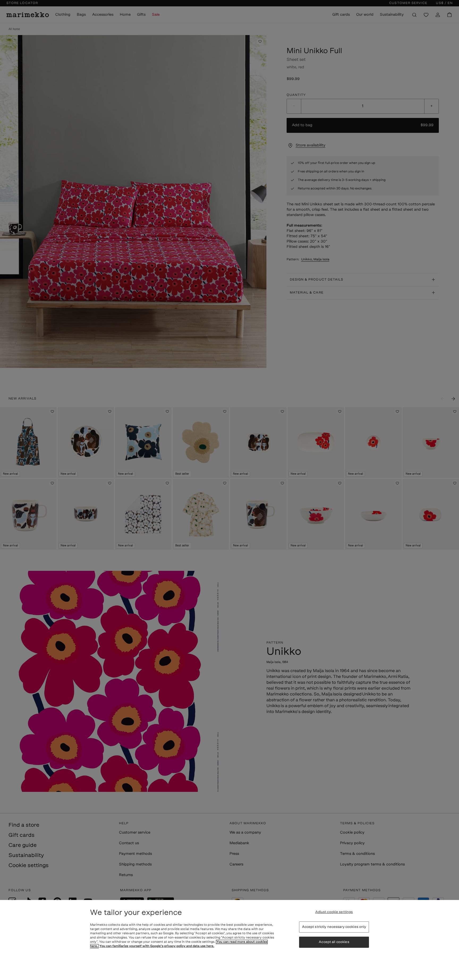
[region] (229, 930)
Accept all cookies (334, 942)
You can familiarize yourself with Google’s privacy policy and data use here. (156, 946)
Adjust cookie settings (334, 912)
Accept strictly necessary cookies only (334, 927)
